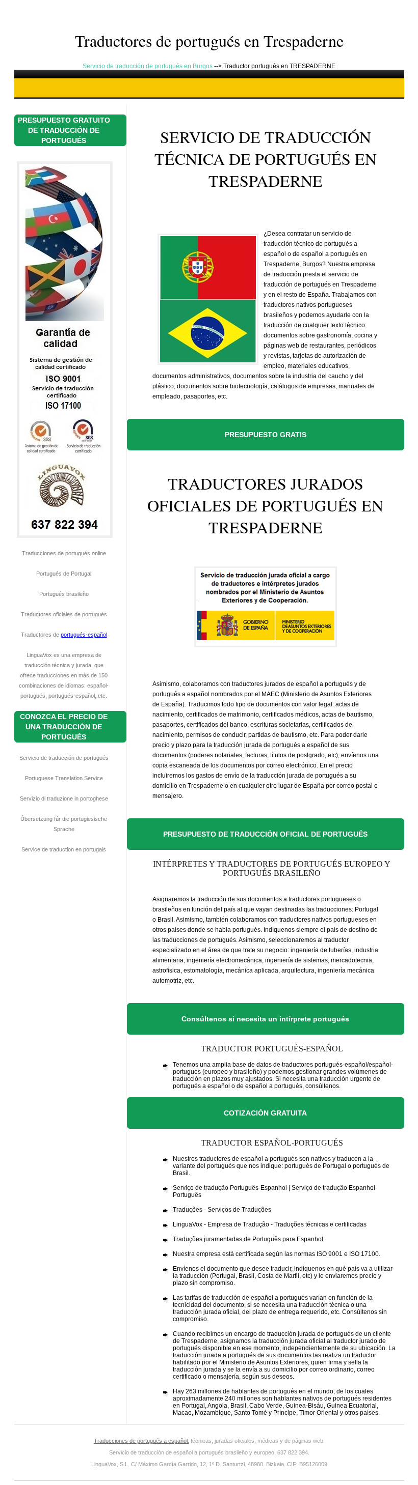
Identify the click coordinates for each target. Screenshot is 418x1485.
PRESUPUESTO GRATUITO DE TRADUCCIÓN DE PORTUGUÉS (64, 130)
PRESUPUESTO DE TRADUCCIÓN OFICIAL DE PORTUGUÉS (265, 834)
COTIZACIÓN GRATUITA (265, 1113)
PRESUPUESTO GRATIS (265, 435)
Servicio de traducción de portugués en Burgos (148, 66)
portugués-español (84, 635)
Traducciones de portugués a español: (141, 1441)
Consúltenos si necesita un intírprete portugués (265, 1019)
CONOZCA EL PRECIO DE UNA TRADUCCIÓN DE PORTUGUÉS (64, 726)
